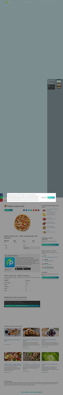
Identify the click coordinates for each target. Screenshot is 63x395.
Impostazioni (44, 197)
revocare (23, 198)
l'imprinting (37, 200)
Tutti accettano (51, 197)
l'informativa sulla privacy (30, 200)
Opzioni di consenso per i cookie (23, 196)
